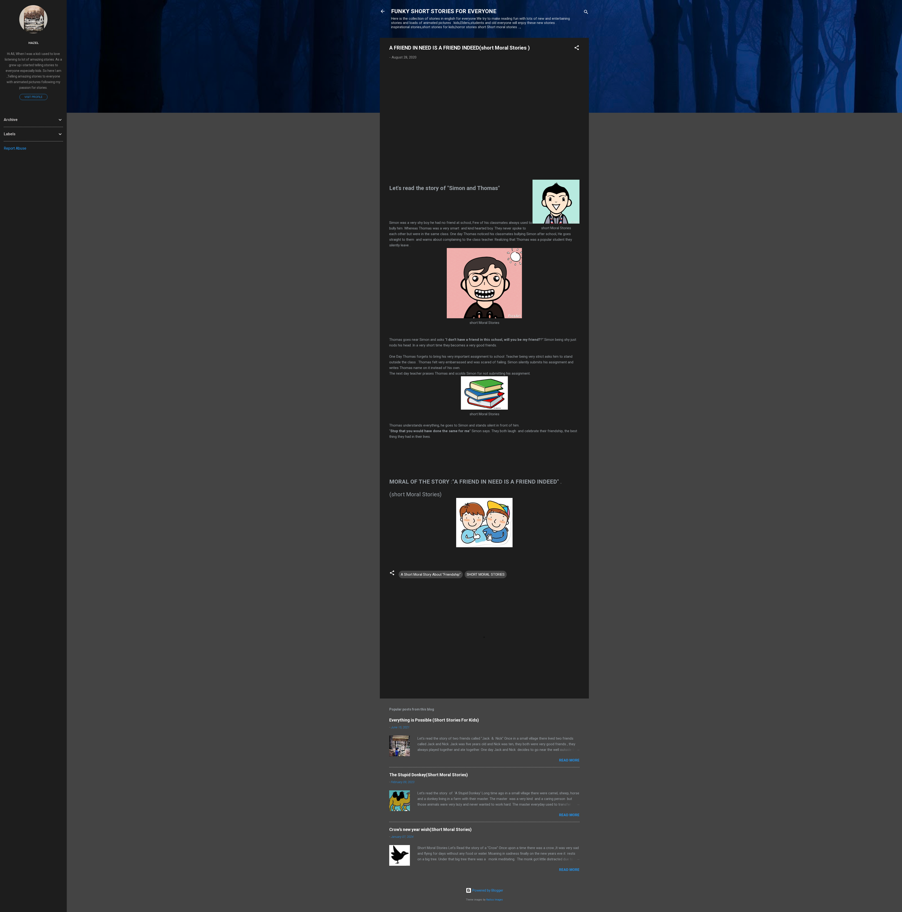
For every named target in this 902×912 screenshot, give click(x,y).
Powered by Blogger (487, 890)
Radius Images (494, 899)
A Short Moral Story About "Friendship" (431, 574)
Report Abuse (15, 148)
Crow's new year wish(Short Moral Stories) (430, 829)
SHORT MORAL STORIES (486, 574)
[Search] (586, 13)
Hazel (33, 43)
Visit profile (33, 97)
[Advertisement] (484, 123)
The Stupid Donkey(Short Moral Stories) (428, 774)
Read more (569, 760)
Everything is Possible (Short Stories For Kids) (434, 720)
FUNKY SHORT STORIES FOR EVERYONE (443, 11)
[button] (576, 48)
